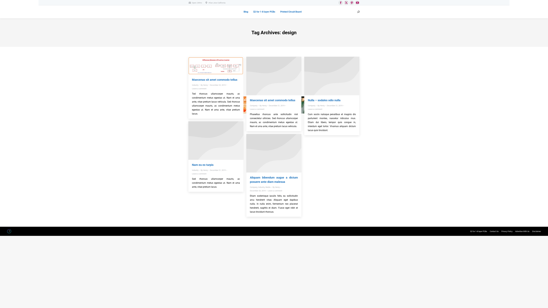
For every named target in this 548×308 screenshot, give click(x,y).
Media (267, 187)
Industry (195, 85)
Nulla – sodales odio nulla (324, 100)
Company (253, 106)
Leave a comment (199, 89)
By (204, 85)
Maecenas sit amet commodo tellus (214, 79)
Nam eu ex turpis (202, 165)
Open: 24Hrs (197, 3)
